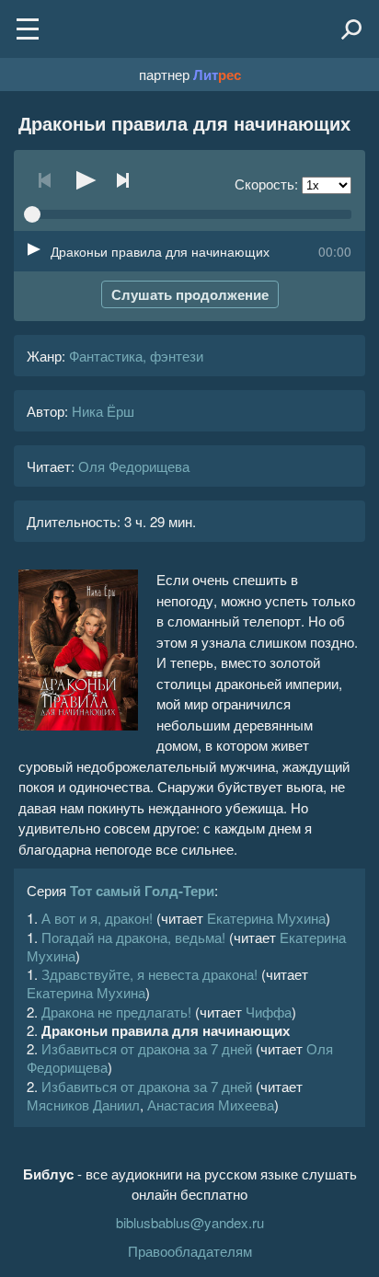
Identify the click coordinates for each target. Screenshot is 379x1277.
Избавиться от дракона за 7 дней (146, 1048)
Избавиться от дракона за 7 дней (146, 1086)
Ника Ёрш (103, 410)
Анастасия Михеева (210, 1104)
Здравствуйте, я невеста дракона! (149, 974)
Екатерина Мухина (266, 917)
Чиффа (269, 1011)
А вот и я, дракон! (97, 917)
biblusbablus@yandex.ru (190, 1222)
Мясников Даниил (83, 1104)
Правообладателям (190, 1250)
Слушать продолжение (190, 294)
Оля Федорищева (134, 466)
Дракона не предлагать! (116, 1011)
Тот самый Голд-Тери (142, 890)
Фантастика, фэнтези (136, 355)
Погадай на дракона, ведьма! (133, 937)
